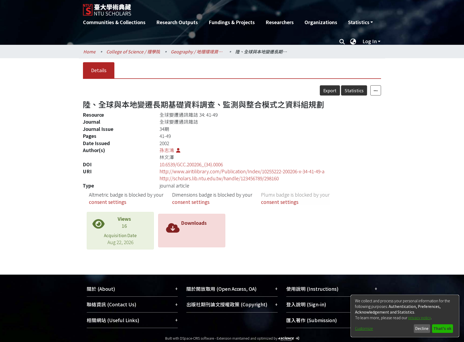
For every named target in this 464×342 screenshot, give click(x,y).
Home (89, 51)
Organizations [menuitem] (321, 22)
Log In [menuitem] (370, 41)
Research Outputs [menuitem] (177, 22)
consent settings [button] (107, 201)
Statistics (354, 90)
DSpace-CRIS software (197, 338)
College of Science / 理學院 (133, 51)
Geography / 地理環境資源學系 (197, 51)
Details (98, 70)
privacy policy (419, 317)
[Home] (203, 8)
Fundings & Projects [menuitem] (232, 22)
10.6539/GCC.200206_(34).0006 (191, 164)
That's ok (442, 328)
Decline (422, 328)
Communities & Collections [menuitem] (114, 22)
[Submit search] (342, 41)
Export (329, 90)
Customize (364, 328)
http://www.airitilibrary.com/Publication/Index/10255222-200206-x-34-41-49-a (242, 171)
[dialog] (405, 316)
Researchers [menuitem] (280, 22)
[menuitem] (360, 22)
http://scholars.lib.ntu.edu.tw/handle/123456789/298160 (219, 178)
